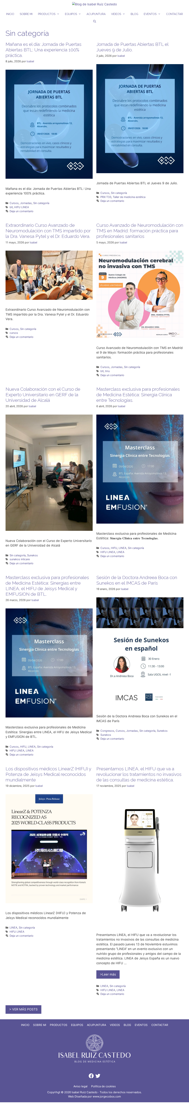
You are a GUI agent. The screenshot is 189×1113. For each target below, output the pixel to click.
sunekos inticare (20, 559)
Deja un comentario (21, 211)
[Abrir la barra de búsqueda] (94, 21)
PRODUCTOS (46, 14)
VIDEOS (116, 14)
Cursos (14, 203)
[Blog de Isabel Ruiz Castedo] (94, 4)
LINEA (122, 547)
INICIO (10, 14)
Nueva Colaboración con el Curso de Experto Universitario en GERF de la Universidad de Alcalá (43, 394)
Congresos (107, 730)
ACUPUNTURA (96, 14)
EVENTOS (150, 14)
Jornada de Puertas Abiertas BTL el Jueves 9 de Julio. (132, 46)
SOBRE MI (26, 14)
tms (107, 371)
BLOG (134, 14)
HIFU (114, 547)
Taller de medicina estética (129, 196)
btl (11, 207)
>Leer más (108, 974)
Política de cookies (103, 1086)
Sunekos (32, 555)
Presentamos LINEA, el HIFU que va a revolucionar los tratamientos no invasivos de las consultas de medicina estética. (138, 774)
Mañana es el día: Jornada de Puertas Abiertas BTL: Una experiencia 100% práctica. (43, 49)
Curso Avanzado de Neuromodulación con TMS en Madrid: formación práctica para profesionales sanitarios (139, 230)
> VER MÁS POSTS (23, 1009)
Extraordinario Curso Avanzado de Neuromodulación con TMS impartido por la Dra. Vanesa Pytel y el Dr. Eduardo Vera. (48, 230)
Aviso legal (80, 1086)
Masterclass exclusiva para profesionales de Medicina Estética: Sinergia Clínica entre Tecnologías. (138, 394)
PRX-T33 (105, 196)
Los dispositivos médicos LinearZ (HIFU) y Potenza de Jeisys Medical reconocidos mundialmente (48, 774)
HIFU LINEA (21, 207)
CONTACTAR (174, 14)
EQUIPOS (71, 14)
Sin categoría (41, 203)
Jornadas (26, 203)
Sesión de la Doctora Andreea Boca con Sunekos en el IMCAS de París (136, 580)
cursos (14, 332)
